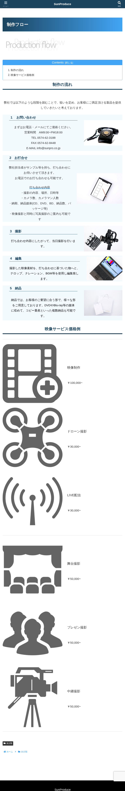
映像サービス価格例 (22, 74)
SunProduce (62, 4)
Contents (58, 62)
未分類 (9, 743)
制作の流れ (17, 70)
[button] (115, 557)
